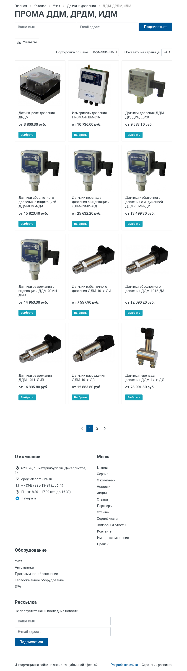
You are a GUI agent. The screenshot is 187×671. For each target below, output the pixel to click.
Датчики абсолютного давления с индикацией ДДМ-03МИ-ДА (37, 202)
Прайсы (103, 544)
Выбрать (27, 134)
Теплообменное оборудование (39, 580)
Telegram (29, 498)
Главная (21, 6)
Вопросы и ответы (111, 525)
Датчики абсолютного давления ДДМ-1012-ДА (144, 289)
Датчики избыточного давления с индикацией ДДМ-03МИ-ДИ (144, 202)
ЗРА (18, 587)
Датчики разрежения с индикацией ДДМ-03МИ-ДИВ (38, 291)
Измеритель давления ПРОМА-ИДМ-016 (89, 115)
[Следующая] (104, 428)
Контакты (104, 531)
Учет (56, 6)
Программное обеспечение (36, 574)
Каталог (40, 6)
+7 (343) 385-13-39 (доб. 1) (42, 485)
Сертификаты (107, 519)
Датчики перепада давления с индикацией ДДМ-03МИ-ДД (90, 202)
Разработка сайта (124, 665)
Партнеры (104, 506)
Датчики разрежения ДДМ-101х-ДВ (88, 377)
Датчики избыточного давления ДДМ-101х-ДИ (91, 289)
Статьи (102, 499)
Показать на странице (142, 52)
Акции (102, 493)
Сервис (102, 474)
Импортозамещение (113, 538)
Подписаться (155, 27)
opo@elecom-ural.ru (36, 479)
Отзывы (103, 512)
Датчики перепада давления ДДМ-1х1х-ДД (144, 377)
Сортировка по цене (72, 52)
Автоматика (24, 567)
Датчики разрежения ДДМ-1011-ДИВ (35, 377)
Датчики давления (81, 6)
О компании (106, 480)
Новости (103, 487)
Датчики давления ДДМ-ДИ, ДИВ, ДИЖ (145, 115)
